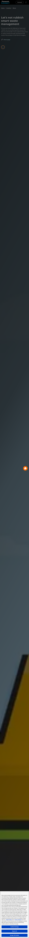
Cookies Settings (14, 926)
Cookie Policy (9, 919)
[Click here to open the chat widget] (25, 468)
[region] (14, 914)
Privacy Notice (17, 919)
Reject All (14, 931)
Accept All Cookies (14, 935)
